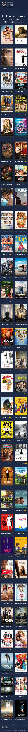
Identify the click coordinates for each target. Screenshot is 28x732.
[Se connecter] (7, 10)
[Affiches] (12, 22)
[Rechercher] (5, 10)
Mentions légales (7, 730)
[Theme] (2, 10)
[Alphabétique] (8, 22)
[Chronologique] (5, 22)
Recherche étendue (13, 19)
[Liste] (15, 22)
